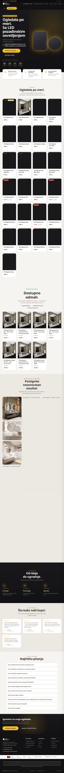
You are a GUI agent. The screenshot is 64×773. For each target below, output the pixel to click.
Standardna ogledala (38, 3)
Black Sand (28, 747)
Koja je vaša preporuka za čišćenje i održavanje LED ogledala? (22, 677)
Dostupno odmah (10, 55)
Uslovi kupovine (33, 770)
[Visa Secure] (55, 757)
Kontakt (59, 3)
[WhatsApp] (57, 1)
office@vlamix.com (8, 749)
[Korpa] (4, 8)
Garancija (53, 743)
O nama (51, 3)
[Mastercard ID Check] (48, 757)
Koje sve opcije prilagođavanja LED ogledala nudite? (19, 686)
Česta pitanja (54, 745)
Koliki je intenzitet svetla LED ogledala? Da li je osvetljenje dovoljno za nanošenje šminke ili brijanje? (30, 699)
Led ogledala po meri (27, 3)
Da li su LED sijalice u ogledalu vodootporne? (18, 673)
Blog (56, 3)
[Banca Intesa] (39, 757)
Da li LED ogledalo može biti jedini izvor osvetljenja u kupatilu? (21, 669)
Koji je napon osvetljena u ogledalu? (16, 695)
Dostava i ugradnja (55, 741)
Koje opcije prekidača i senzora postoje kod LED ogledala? (21, 682)
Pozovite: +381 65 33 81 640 (28, 728)
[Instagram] (59, 1)
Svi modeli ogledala (30, 745)
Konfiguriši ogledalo (10, 50)
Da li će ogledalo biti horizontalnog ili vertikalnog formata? (21, 664)
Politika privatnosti (40, 770)
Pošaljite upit (11, 8)
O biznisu (46, 3)
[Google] (60, 1)
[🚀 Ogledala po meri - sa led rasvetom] (6, 3)
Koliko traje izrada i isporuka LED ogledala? (17, 703)
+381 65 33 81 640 (13, 1)
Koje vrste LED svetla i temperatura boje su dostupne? (20, 690)
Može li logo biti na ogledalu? (14, 708)
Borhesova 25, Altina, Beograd (10, 751)
